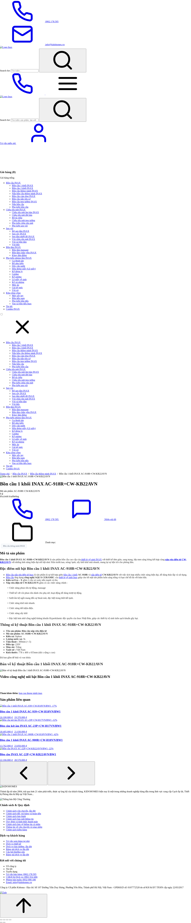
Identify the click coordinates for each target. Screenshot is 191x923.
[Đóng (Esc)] (10, 919)
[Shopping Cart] (22, 166)
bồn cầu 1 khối (70, 574)
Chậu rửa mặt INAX (16, 209)
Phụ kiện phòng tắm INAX (19, 258)
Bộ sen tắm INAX (20, 231)
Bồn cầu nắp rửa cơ (21, 199)
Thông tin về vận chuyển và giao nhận (24, 827)
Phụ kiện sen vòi (20, 226)
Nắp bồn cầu (18, 204)
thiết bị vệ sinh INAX (91, 559)
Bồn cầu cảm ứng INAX (23, 196)
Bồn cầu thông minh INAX (25, 191)
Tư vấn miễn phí (8, 143)
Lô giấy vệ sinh (19, 279)
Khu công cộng (13, 293)
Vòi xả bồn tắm (19, 242)
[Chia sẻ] (7, 919)
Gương (15, 274)
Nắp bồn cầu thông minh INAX (27, 193)
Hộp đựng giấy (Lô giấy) (24, 268)
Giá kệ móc (17, 287)
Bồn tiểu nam (18, 298)
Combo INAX (13, 309)
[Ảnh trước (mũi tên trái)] (1, 922)
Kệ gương (16, 277)
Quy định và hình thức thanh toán (22, 821)
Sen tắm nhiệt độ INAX (23, 236)
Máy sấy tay (17, 295)
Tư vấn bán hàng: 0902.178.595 (21, 874)
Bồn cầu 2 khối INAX (22, 188)
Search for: (5, 70)
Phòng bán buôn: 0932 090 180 (21, 879)
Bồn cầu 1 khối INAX (22, 185)
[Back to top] (23, 906)
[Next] (71, 773)
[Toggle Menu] (67, 94)
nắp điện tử (96, 574)
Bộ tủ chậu (17, 217)
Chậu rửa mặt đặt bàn (22, 215)
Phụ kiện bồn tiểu (20, 301)
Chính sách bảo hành (16, 816)
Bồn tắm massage (20, 250)
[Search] (62, 60)
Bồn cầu (10, 577)
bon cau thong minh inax (30, 693)
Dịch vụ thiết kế (13, 844)
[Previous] (23, 773)
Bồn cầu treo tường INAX (24, 201)
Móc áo (15, 285)
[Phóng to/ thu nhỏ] (1, 919)
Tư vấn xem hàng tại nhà (18, 841)
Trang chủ (5, 473)
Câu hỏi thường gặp (15, 852)
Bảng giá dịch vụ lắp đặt (17, 849)
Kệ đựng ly (17, 271)
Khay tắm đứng (19, 255)
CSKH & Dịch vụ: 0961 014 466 (21, 877)
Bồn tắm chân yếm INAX (24, 252)
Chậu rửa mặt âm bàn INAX (25, 212)
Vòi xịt (15, 290)
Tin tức (9, 306)
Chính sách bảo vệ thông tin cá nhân (23, 824)
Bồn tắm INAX (13, 247)
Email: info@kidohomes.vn (19, 882)
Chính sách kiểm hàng (16, 829)
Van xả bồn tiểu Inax (21, 303)
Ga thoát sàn (18, 260)
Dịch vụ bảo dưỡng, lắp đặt (19, 846)
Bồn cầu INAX (13, 183)
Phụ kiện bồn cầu (20, 207)
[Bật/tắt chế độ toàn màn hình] (4, 919)
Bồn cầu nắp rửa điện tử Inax (20, 574)
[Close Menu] (22, 337)
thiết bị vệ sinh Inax (68, 577)
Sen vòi (9, 228)
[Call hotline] (22, 94)
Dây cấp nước (18, 266)
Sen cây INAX (19, 234)
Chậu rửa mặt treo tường (23, 220)
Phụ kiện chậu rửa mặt (22, 223)
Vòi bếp (16, 244)
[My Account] (38, 143)
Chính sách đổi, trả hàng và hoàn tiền (23, 813)
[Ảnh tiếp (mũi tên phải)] (4, 922)
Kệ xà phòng (18, 282)
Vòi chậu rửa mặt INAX (23, 239)
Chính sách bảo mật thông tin (20, 819)
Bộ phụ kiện (18, 263)
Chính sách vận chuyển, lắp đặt (21, 811)
